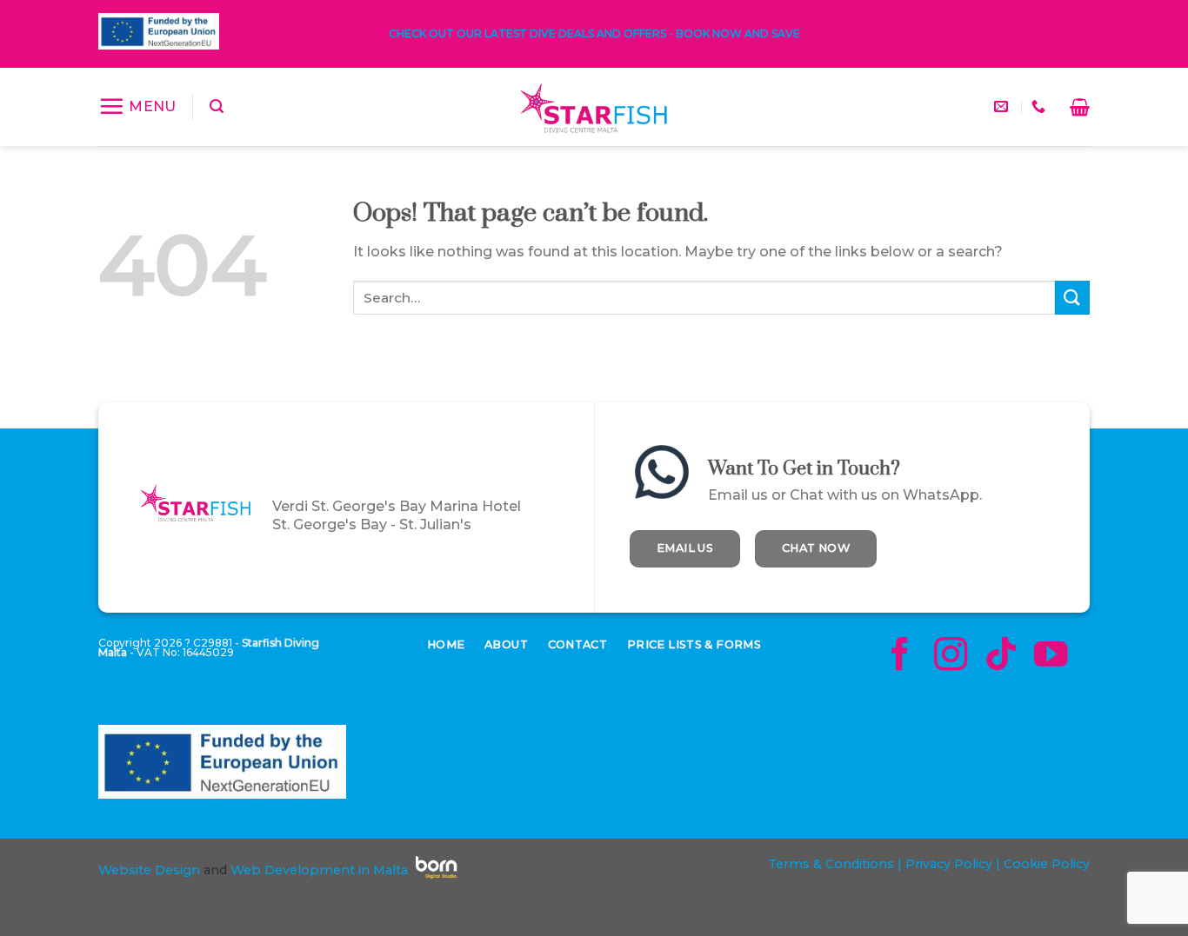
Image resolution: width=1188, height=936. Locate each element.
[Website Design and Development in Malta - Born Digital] (436, 878)
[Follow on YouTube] (1081, 34)
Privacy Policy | (951, 864)
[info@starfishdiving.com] (1003, 106)
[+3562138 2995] (1040, 106)
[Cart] (1080, 107)
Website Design (149, 870)
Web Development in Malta (319, 870)
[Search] (217, 106)
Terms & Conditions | (835, 864)
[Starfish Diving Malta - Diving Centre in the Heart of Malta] (594, 107)
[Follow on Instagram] (1048, 34)
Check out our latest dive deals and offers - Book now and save (594, 33)
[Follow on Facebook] (1031, 34)
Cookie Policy (1047, 864)
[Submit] (1072, 298)
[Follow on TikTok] (1064, 34)
